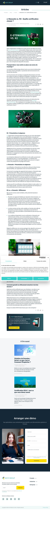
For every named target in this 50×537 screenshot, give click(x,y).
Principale (6, 12)
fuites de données (35, 92)
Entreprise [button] (33, 484)
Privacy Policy (45, 507)
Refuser (9, 278)
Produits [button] (32, 478)
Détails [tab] (25, 261)
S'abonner (20, 487)
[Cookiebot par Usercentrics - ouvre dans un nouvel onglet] (40, 258)
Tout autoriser (41, 278)
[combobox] (29, 441)
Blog (11, 12)
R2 (7, 135)
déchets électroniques (13, 50)
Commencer (36, 460)
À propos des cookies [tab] (41, 261)
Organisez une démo (14, 327)
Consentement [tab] (8, 261)
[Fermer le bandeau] (48, 257)
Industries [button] (32, 481)
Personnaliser (24, 278)
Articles (15, 12)
